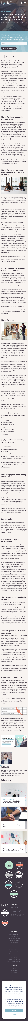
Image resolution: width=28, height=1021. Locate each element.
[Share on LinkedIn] (10, 56)
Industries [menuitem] (14, 965)
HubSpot (7, 657)
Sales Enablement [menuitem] (14, 955)
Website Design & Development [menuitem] (14, 961)
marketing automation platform (19, 668)
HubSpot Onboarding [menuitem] (14, 940)
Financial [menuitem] (14, 968)
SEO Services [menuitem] (14, 957)
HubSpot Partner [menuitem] (14, 942)
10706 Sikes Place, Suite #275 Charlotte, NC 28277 (18, 915)
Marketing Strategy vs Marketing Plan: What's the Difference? (13, 849)
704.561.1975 (14, 907)
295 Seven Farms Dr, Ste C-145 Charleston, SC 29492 (18, 910)
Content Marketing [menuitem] (14, 936)
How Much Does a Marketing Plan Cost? (12, 825)
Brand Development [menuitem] (14, 934)
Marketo (7, 670)
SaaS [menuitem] (14, 974)
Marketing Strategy (9, 799)
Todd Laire (23, 23)
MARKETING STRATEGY (7, 11)
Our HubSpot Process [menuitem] (14, 949)
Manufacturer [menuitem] (14, 972)
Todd (5, 767)
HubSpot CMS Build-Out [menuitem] (14, 938)
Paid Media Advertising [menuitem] (14, 951)
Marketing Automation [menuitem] (14, 946)
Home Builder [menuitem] (14, 970)
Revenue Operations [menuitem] (14, 953)
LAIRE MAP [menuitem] (14, 944)
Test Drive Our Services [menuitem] (14, 959)
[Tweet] (6, 56)
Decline (14, 1014)
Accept (14, 1010)
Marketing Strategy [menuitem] (14, 948)
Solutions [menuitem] (14, 931)
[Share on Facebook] (2, 56)
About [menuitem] (14, 978)
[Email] (13, 56)
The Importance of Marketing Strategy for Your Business (11, 802)
